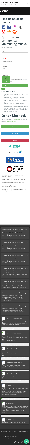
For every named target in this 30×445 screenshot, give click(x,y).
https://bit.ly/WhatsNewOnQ (8, 340)
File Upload (5, 75)
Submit (6, 86)
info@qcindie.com (11, 121)
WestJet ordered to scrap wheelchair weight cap (13, 179)
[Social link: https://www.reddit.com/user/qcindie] (15, 32)
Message (5, 66)
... (17, 394)
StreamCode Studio (15, 438)
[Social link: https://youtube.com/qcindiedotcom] (4, 32)
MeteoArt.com (17, 195)
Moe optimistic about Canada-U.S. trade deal (13, 182)
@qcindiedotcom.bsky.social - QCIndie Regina (15, 229)
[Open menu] (27, 3)
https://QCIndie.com (6, 235)
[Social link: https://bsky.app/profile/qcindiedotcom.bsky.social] (9, 27)
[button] (15, 89)
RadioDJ (7, 438)
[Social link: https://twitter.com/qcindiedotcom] (20, 27)
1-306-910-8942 (17, 119)
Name (4, 51)
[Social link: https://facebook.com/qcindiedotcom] (4, 27)
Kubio (16, 433)
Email (4, 59)
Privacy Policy (3, 439)
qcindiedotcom (10, 385)
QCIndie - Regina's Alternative (14, 319)
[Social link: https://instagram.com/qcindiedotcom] (15, 27)
